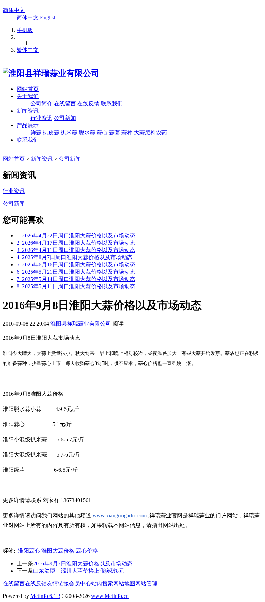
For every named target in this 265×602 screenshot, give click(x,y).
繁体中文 (28, 50)
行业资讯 (41, 118)
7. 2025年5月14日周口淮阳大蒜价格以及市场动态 (76, 279)
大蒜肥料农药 (150, 132)
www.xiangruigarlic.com (119, 515)
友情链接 (58, 583)
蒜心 (102, 132)
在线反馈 (88, 103)
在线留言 (65, 103)
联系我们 (112, 103)
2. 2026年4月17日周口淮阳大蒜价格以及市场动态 (76, 243)
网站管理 (146, 583)
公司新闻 (65, 118)
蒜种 (126, 132)
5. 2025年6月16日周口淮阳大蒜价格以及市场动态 (76, 264)
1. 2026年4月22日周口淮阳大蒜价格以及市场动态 (76, 235)
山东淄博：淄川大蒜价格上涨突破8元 (78, 571)
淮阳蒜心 (29, 551)
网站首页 (28, 89)
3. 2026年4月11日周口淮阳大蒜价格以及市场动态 (76, 250)
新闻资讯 (28, 111)
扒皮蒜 (51, 132)
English (48, 17)
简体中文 (14, 10)
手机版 (25, 30)
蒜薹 (114, 132)
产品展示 (28, 125)
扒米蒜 (69, 132)
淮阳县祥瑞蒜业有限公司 (80, 324)
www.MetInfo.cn (110, 596)
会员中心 (80, 583)
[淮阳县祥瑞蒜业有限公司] (51, 73)
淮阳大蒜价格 (58, 551)
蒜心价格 (87, 551)
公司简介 (41, 103)
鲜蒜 (35, 132)
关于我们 (28, 96)
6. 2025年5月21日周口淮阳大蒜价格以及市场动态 (76, 272)
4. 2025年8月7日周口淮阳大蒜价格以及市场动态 (74, 257)
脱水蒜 (87, 132)
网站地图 (124, 583)
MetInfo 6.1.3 (45, 596)
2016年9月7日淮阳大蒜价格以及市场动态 (82, 563)
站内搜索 (102, 583)
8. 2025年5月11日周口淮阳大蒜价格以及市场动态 (76, 286)
